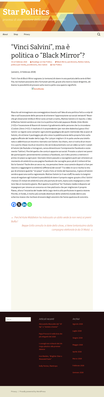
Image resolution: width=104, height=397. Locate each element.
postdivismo (32, 64)
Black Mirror (61, 62)
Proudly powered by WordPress (33, 391)
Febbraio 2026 (78, 365)
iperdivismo (72, 62)
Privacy (27, 34)
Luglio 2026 (77, 331)
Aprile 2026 (77, 351)
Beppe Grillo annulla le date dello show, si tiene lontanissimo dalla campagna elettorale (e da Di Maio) (57, 227)
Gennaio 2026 (78, 372)
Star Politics (57, 64)
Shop (16, 34)
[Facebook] (13, 204)
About (5, 34)
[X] (19, 204)
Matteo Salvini (83, 62)
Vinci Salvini (42, 64)
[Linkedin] (24, 204)
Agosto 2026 (78, 324)
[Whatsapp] (29, 204)
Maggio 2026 (78, 344)
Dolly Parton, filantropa (48, 366)
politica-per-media (18, 64)
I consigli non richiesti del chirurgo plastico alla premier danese (51, 346)
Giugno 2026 (77, 338)
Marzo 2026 (77, 358)
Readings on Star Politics (42, 62)
